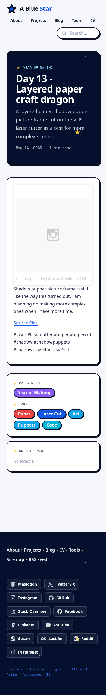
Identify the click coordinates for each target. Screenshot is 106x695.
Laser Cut (51, 414)
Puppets (27, 425)
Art (76, 414)
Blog (59, 20)
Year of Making (34, 393)
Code (51, 425)
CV (92, 20)
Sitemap (15, 559)
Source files (26, 323)
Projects (38, 20)
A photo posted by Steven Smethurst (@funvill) (56, 278)
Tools (77, 20)
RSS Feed (38, 559)
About (16, 20)
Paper (24, 414)
